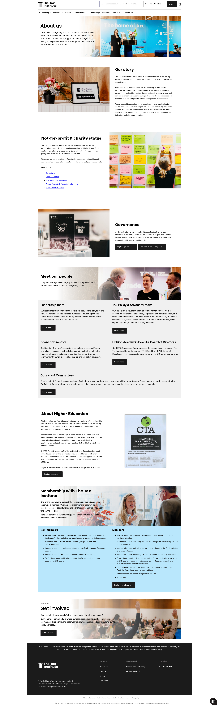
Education (57, 13)
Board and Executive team (56, 180)
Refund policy (134, 698)
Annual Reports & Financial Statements (62, 184)
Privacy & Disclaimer (89, 698)
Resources (79, 13)
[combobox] (120, 4)
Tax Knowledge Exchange (98, 13)
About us (116, 13)
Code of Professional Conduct (106, 698)
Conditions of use (123, 698)
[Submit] (102, 3)
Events (68, 13)
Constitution (51, 173)
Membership (44, 13)
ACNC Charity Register (55, 188)
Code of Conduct (52, 177)
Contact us (128, 13)
